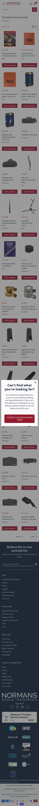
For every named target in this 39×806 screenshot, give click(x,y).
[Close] (35, 382)
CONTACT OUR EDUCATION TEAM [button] (19, 418)
